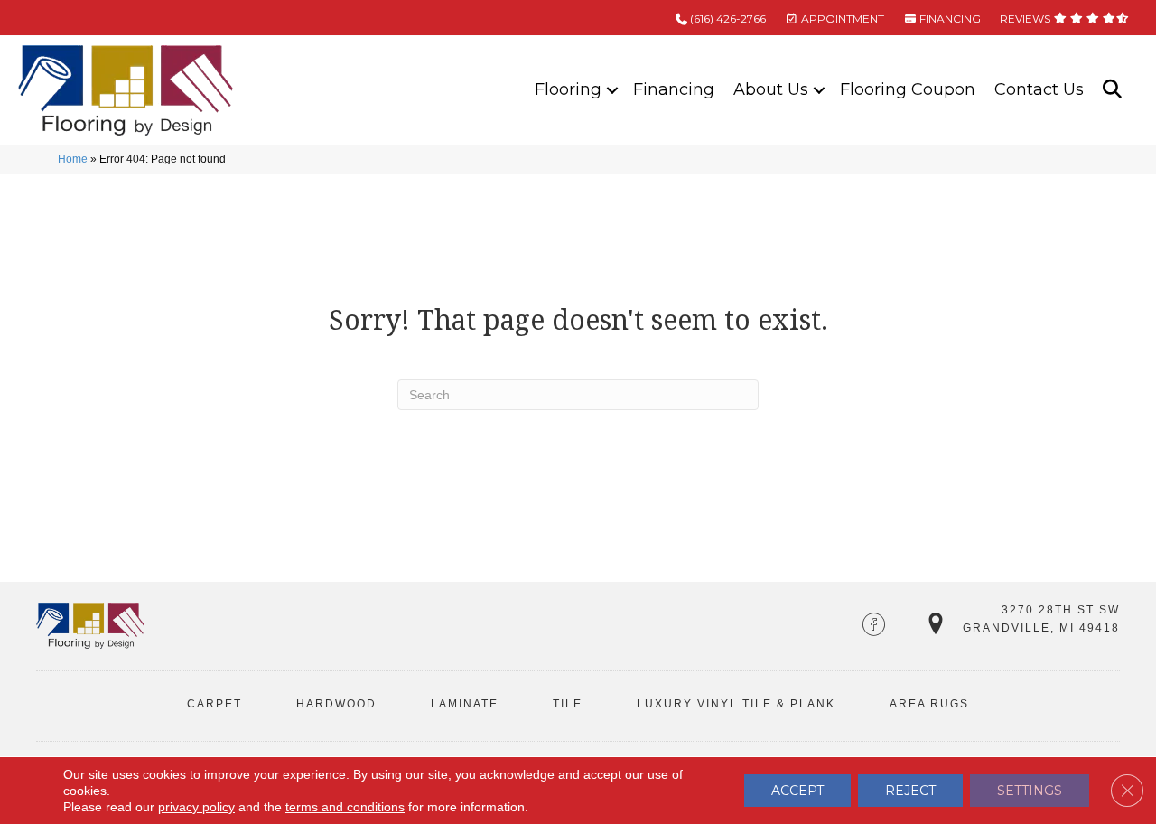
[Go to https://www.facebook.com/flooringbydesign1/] (873, 626)
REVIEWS (1026, 18)
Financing (673, 89)
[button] (612, 90)
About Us (770, 89)
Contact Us (1039, 89)
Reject (910, 790)
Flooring (568, 89)
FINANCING (949, 18)
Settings (1029, 790)
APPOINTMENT (841, 18)
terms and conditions (345, 807)
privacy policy (196, 807)
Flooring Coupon (907, 89)
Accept (797, 790)
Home (73, 159)
